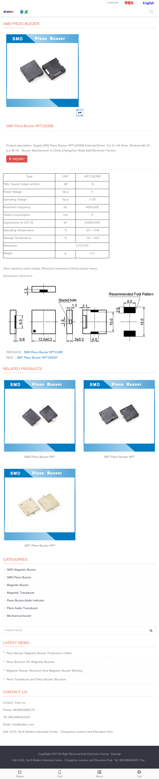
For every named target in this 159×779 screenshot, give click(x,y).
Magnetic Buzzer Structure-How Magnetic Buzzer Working (44, 670)
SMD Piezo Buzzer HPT (39, 456)
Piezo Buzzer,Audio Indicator (25, 600)
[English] (148, 2)
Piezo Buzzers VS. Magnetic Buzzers (30, 662)
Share (20, 776)
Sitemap (116, 754)
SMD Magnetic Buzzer (21, 569)
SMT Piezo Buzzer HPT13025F (37, 357)
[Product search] (151, 630)
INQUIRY (18, 159)
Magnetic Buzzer (18, 585)
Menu (99, 776)
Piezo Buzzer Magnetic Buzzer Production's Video (39, 653)
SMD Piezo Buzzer (19, 577)
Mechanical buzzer (19, 615)
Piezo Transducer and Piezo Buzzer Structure (36, 679)
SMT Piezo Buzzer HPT (119, 456)
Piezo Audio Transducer (22, 608)
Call (59, 776)
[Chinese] (128, 2)
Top (139, 776)
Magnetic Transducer (21, 592)
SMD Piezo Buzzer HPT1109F (43, 352)
